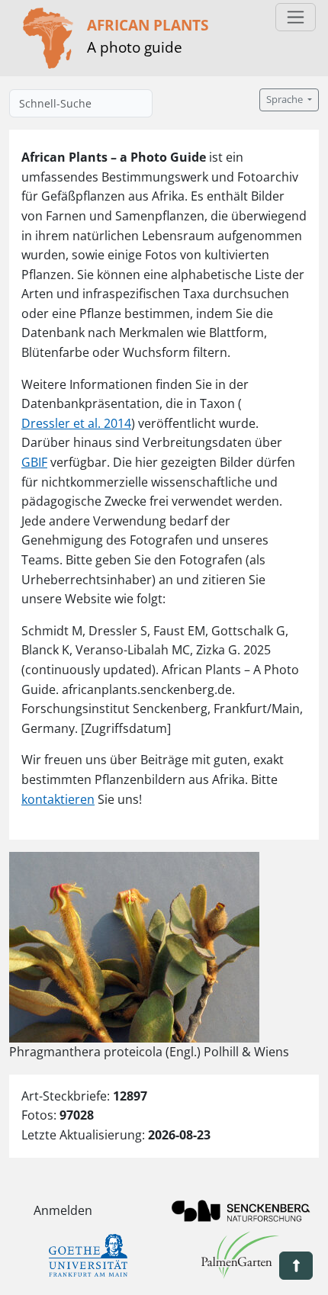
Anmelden (63, 1210)
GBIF (34, 462)
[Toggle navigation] (295, 17)
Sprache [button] (285, 99)
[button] (296, 1266)
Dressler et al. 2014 (76, 423)
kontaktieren (58, 799)
